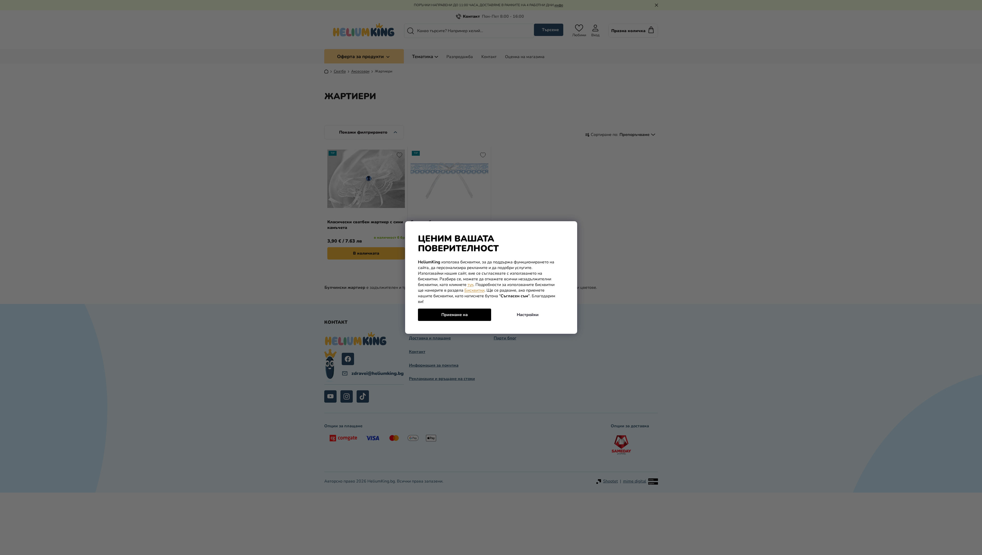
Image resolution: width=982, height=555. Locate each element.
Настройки (528, 315)
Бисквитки (474, 290)
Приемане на (454, 315)
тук (470, 285)
